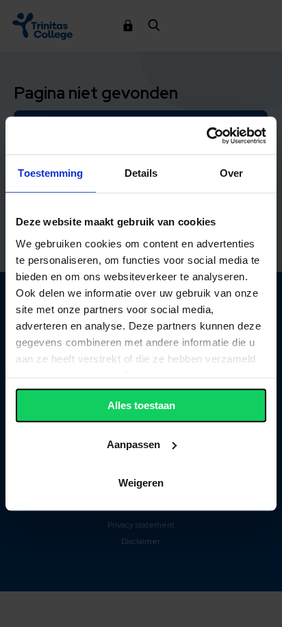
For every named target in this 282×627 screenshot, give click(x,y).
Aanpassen (133, 444)
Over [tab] (231, 173)
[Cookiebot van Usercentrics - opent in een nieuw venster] (206, 136)
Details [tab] (141, 173)
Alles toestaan (141, 405)
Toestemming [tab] (50, 173)
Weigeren (141, 483)
